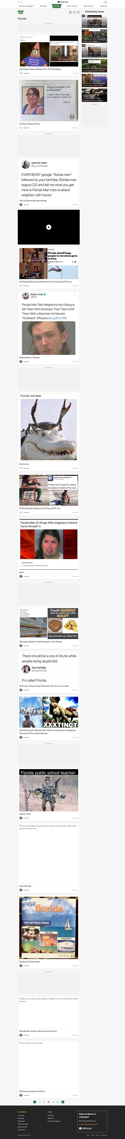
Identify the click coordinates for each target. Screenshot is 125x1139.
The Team (51, 1115)
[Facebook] (74, 12)
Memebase (21, 1121)
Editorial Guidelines (54, 1121)
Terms (87, 1135)
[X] (78, 12)
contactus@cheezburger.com (88, 1124)
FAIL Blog (21, 1118)
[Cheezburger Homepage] (63, 2)
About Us (51, 1118)
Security (98, 1135)
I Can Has (21, 1115)
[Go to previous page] (34, 1101)
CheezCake (21, 1130)
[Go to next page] (62, 1101)
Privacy (92, 1135)
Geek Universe (22, 1127)
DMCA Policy (104, 1135)
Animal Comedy (23, 1124)
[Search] (21, 2)
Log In (105, 2)
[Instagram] (70, 12)
